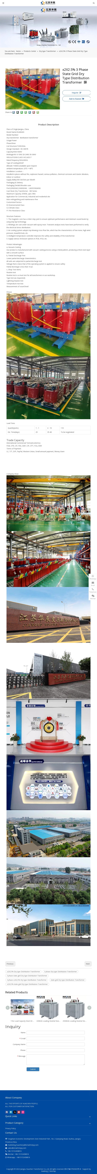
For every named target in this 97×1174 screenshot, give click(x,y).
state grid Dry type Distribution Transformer (67, 980)
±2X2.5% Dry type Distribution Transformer (23, 971)
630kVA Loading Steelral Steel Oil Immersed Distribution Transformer (48, 1021)
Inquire (75, 92)
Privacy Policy (10, 1128)
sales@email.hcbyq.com (17, 1148)
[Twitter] (14, 1112)
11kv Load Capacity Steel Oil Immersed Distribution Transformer (22, 1021)
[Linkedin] (10, 1112)
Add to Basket (75, 99)
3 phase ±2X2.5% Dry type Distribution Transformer (26, 980)
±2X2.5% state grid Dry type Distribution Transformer (27, 984)
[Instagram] (22, 1112)
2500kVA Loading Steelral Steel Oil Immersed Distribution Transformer (74, 1021)
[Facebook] (6, 1112)
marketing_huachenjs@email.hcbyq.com (23, 1145)
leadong (44, 1171)
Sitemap (52, 1171)
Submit (33, 1069)
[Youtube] (18, 1112)
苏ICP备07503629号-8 (73, 1169)
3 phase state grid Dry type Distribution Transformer (27, 976)
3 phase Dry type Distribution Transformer (60, 971)
